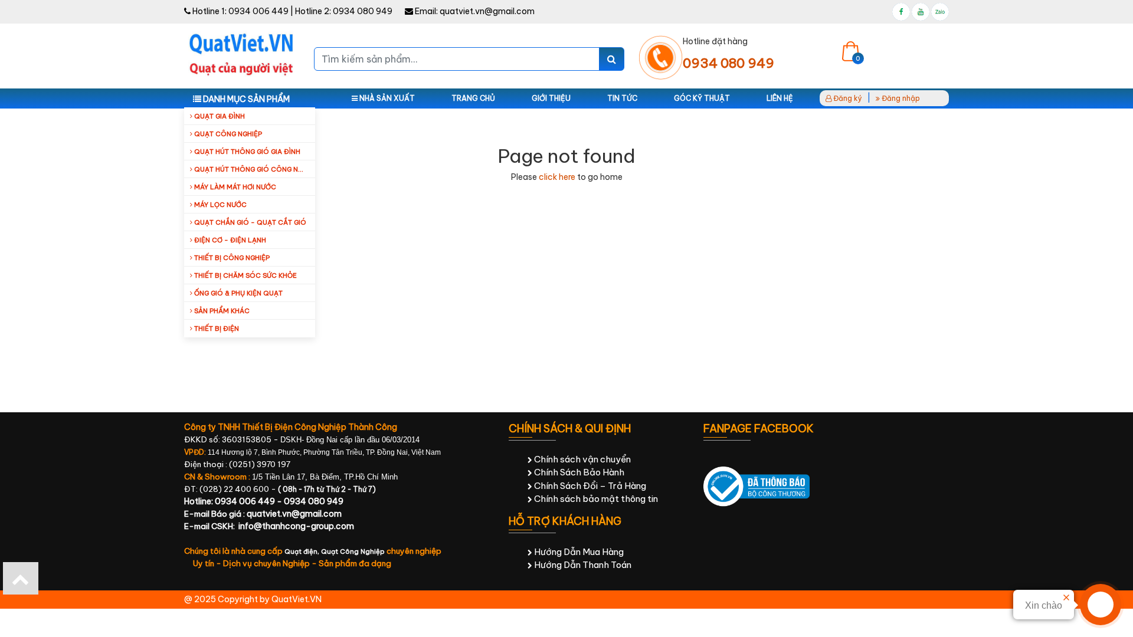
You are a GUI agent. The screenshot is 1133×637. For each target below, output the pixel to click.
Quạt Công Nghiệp (353, 551)
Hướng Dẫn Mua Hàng (578, 551)
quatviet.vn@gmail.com (487, 11)
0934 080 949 (362, 11)
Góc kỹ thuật (702, 98)
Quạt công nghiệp (227, 134)
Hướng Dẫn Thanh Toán (581, 564)
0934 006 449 (258, 11)
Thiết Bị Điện (215, 328)
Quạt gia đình (218, 116)
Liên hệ (780, 98)
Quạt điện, (302, 551)
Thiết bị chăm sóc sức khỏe (244, 275)
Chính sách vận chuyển (581, 459)
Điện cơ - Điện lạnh (229, 240)
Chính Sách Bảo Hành (578, 472)
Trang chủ (473, 98)
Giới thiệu (551, 98)
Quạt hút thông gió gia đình (246, 151)
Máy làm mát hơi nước (234, 187)
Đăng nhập (900, 98)
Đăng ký (846, 98)
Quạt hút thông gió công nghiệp (253, 169)
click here (557, 177)
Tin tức (622, 98)
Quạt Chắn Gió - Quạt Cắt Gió (249, 222)
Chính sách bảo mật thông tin (595, 498)
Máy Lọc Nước (219, 205)
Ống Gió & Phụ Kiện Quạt (237, 293)
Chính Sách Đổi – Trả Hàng (589, 485)
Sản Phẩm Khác (221, 311)
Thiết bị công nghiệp (231, 258)
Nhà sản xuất (386, 98)
